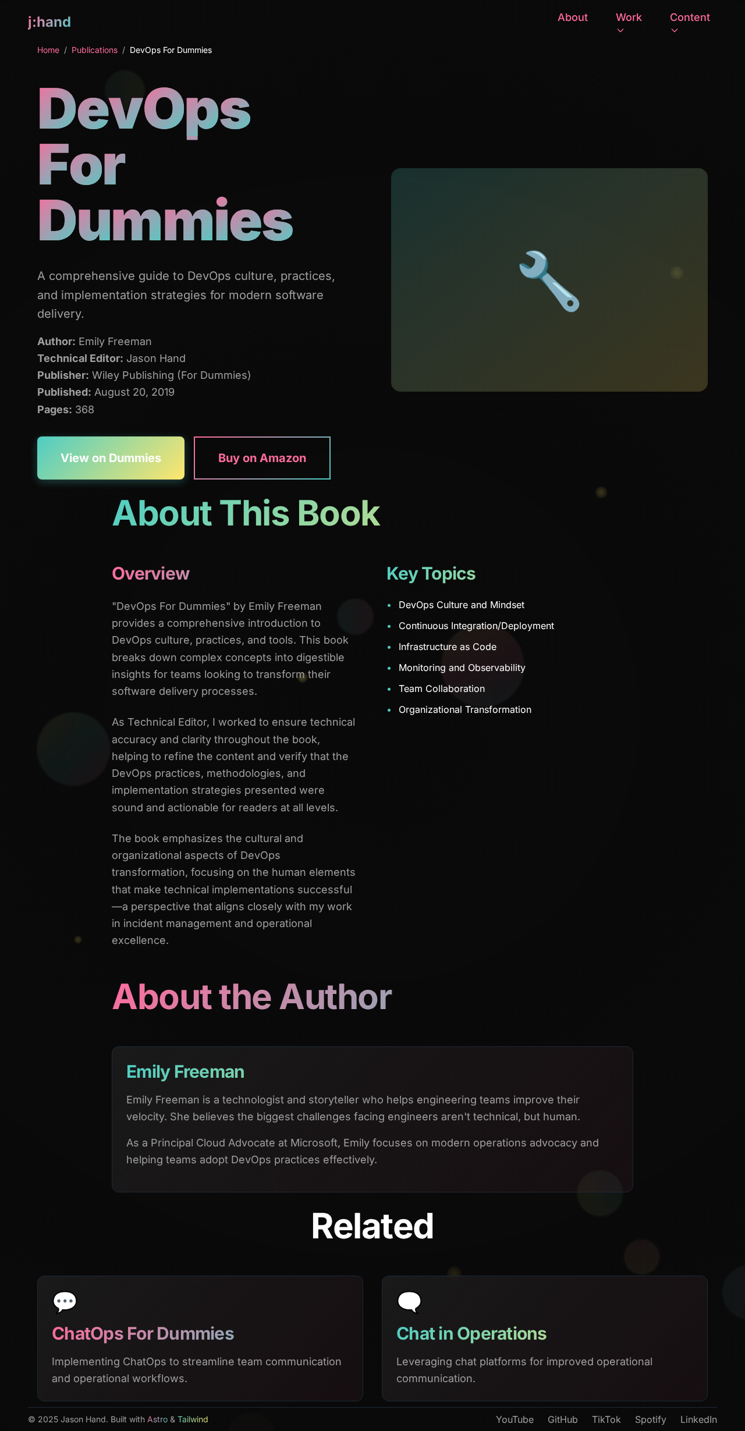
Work (629, 17)
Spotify (650, 1419)
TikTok (606, 1419)
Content (690, 17)
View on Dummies (111, 458)
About (573, 17)
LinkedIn (698, 1419)
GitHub (563, 1419)
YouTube (515, 1419)
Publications (95, 50)
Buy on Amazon (262, 458)
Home (48, 50)
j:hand (49, 21)
